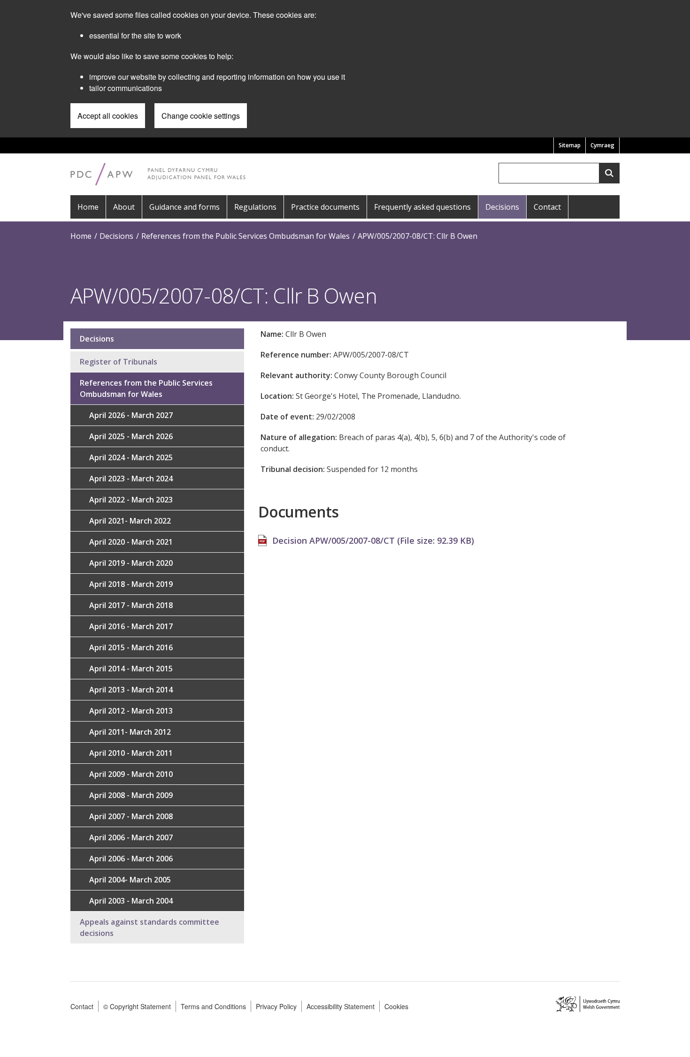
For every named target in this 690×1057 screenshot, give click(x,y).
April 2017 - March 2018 (131, 605)
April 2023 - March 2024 (131, 478)
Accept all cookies (107, 115)
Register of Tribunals (118, 362)
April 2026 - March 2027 (131, 415)
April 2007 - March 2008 (131, 816)
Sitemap (570, 145)
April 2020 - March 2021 (131, 542)
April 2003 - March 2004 (131, 901)
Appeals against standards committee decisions (149, 927)
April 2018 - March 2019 (131, 584)
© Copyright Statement (137, 1006)
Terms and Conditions (213, 1006)
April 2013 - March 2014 (131, 689)
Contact (547, 207)
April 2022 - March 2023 (131, 499)
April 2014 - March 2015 (131, 668)
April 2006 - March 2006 (131, 858)
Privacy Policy (276, 1006)
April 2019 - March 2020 (131, 563)
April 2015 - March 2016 (131, 647)
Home (88, 207)
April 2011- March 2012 (130, 732)
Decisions (502, 207)
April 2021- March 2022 (130, 521)
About (124, 207)
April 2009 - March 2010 (131, 774)
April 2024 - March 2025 (131, 457)
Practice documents (325, 207)
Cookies (396, 1006)
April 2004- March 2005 (130, 879)
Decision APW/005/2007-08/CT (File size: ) (373, 540)
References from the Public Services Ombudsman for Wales (245, 236)
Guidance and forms (184, 207)
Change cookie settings (200, 115)
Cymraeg (602, 145)
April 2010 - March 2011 (131, 753)
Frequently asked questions (422, 207)
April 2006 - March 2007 (131, 837)
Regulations (255, 207)
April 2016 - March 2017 (131, 626)
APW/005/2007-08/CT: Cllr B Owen (417, 236)
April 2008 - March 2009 (131, 795)
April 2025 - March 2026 (131, 436)
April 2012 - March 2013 (131, 711)
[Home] (158, 173)
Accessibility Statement (341, 1006)
